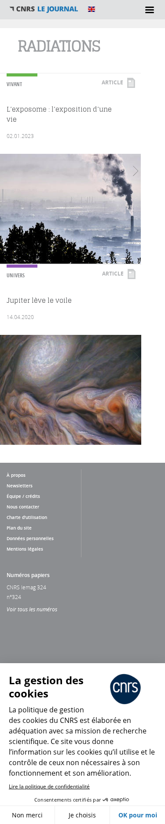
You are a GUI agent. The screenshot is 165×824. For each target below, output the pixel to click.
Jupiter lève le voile (39, 300)
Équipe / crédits (23, 496)
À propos (16, 475)
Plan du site (19, 528)
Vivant (14, 84)
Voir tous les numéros (32, 609)
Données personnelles (30, 538)
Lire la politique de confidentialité (49, 786)
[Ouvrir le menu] (149, 9)
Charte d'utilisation (27, 517)
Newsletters (20, 486)
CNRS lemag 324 (26, 587)
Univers (16, 275)
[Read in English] (91, 9)
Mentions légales (25, 549)
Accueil (44, 9)
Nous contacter (23, 507)
